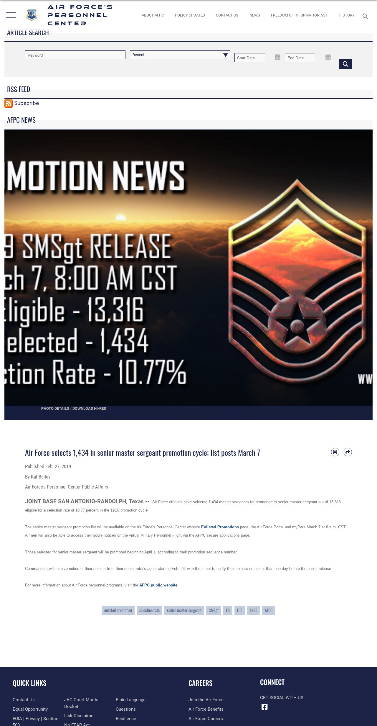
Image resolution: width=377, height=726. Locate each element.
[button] (9, 15)
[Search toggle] (366, 15)
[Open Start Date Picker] (277, 56)
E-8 (239, 610)
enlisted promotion (118, 610)
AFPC (268, 610)
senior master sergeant (184, 610)
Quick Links (29, 683)
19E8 (253, 610)
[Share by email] (348, 452)
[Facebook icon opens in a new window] (264, 706)
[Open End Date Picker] (328, 56)
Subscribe (26, 103)
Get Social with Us (281, 697)
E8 (228, 610)
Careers (200, 683)
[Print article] (335, 452)
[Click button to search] (345, 63)
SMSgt (214, 610)
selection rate (149, 610)
